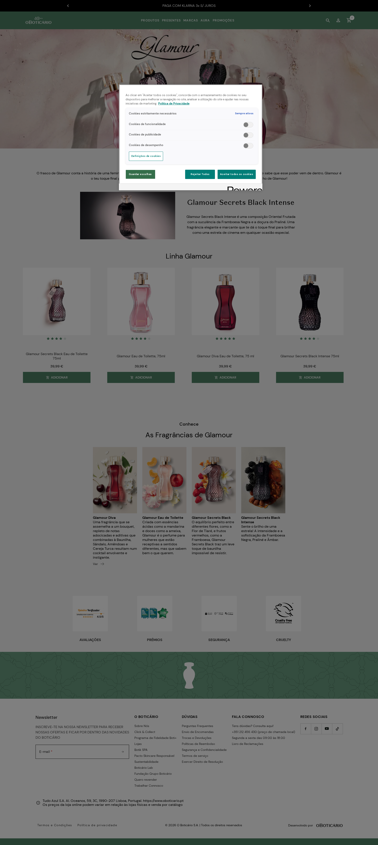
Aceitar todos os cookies (236, 174)
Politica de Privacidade (174, 103)
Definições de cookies (146, 156)
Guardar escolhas (140, 174)
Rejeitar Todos (200, 174)
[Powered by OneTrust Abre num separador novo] (243, 187)
